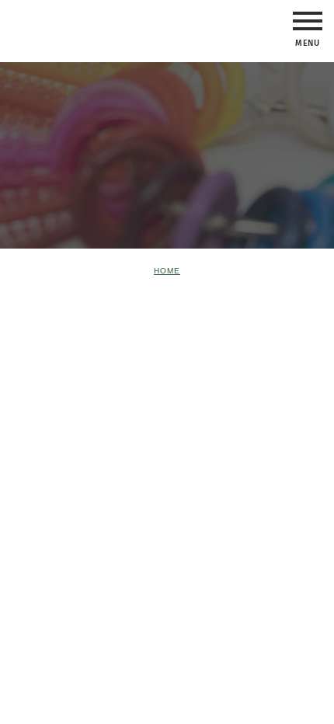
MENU (307, 21)
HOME (167, 270)
